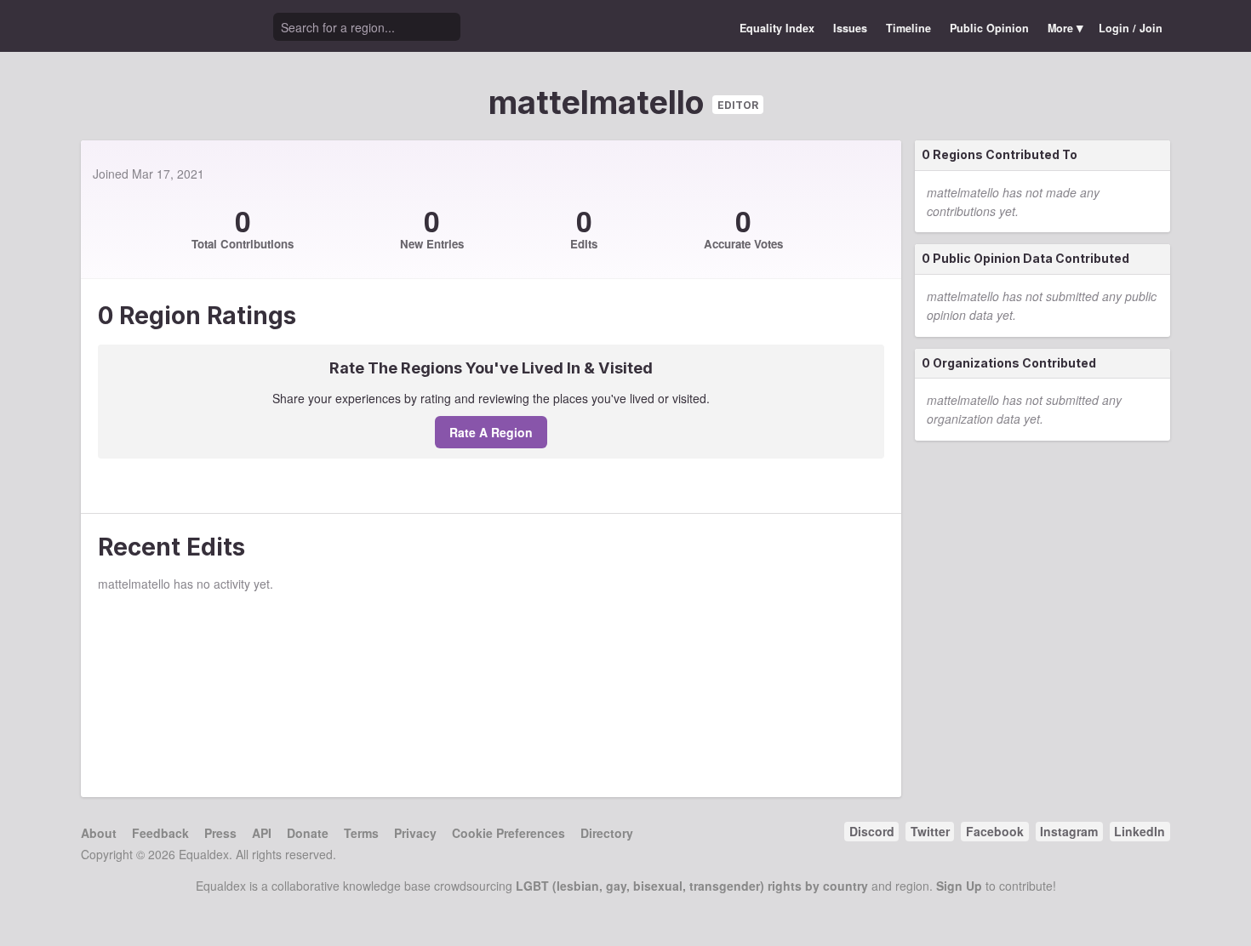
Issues (850, 28)
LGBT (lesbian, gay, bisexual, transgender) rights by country (692, 885)
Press (220, 832)
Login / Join (1130, 28)
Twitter (930, 831)
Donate (307, 832)
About (99, 832)
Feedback (160, 832)
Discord (871, 831)
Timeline (908, 28)
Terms (361, 832)
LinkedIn (1139, 831)
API (261, 832)
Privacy (415, 832)
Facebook (995, 831)
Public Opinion (989, 28)
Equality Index (777, 28)
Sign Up (959, 885)
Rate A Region (491, 432)
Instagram (1069, 831)
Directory (606, 832)
